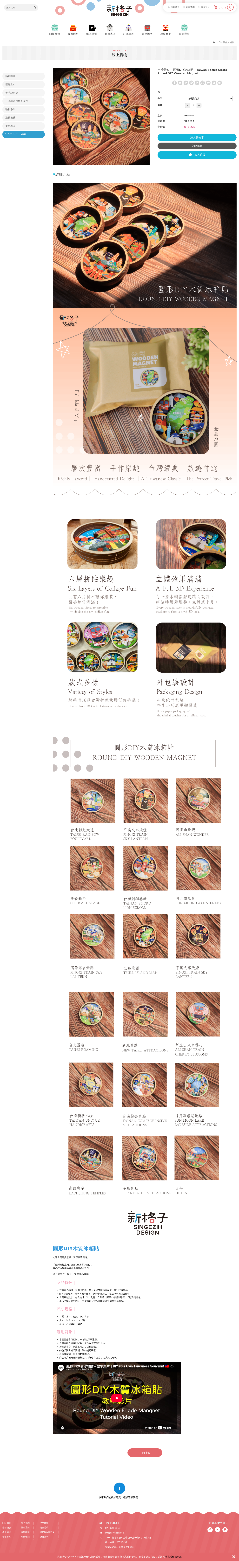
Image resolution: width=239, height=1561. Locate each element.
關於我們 (54, 33)
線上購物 (91, 33)
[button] (144, 1452)
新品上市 (10, 84)
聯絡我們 (165, 33)
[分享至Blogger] (214, 82)
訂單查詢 (190, 7)
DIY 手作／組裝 (17, 134)
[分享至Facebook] (174, 82)
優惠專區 (10, 126)
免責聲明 (44, 1527)
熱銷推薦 (10, 76)
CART (225, 7)
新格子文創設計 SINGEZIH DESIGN (119, 10)
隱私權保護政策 (173, 1556)
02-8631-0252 (112, 1528)
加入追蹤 (200, 155)
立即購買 (197, 146)
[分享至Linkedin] (197, 82)
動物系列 (10, 109)
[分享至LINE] (191, 82)
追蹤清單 (44, 1536)
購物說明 (147, 33)
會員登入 (205, 7)
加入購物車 (197, 137)
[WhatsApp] (202, 82)
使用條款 (44, 1522)
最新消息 (73, 33)
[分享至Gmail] (219, 82)
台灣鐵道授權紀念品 (16, 101)
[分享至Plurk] (185, 82)
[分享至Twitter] (180, 82)
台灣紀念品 (11, 92)
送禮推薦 (10, 117)
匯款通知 (175, 7)
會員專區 (110, 33)
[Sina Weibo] (208, 82)
